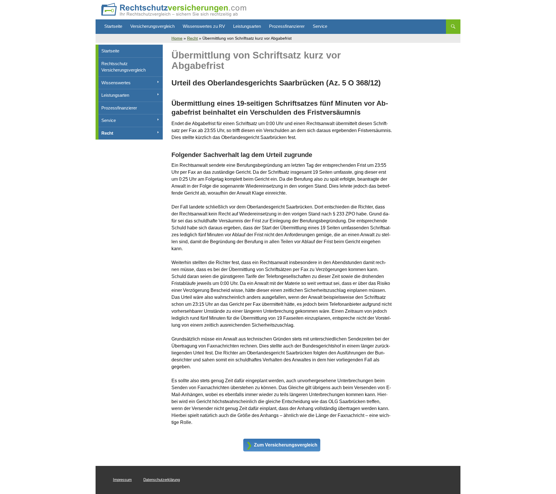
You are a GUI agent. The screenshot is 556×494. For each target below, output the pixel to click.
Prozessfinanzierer (287, 26)
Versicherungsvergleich (152, 26)
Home (176, 38)
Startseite (113, 26)
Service (320, 26)
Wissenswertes (116, 82)
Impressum (122, 479)
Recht (192, 38)
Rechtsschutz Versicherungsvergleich (123, 67)
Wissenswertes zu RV (204, 26)
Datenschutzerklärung (161, 479)
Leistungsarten (247, 26)
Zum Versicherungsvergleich (285, 444)
